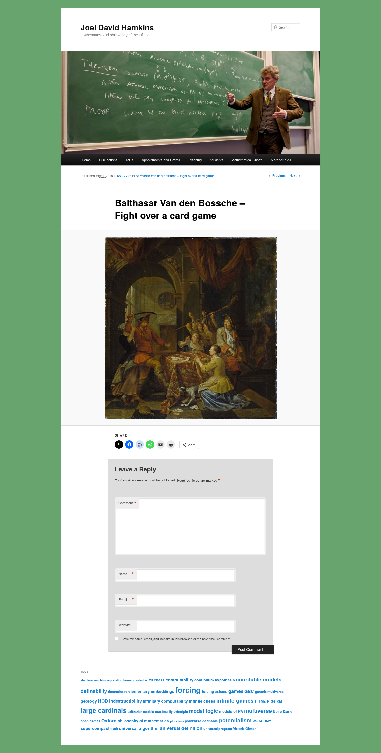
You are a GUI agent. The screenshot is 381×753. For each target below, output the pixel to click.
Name (126, 574)
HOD (103, 701)
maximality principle (171, 711)
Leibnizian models (141, 711)
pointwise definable (201, 721)
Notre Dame (282, 711)
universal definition (181, 728)
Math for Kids (281, 159)
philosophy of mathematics (143, 721)
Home (86, 159)
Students (216, 159)
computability (179, 680)
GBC (249, 691)
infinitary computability (165, 701)
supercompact (95, 728)
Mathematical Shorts (247, 159)
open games (90, 721)
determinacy (117, 691)
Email (126, 599)
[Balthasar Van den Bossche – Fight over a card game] (190, 328)
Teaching (195, 159)
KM (279, 701)
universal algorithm (139, 728)
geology (89, 701)
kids (271, 701)
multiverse (258, 710)
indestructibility (125, 701)
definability (94, 690)
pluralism (177, 721)
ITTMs (260, 701)
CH (151, 680)
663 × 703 (124, 175)
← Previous (277, 175)
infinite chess (202, 701)
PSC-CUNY (262, 721)
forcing (188, 689)
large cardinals (103, 710)
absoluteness (90, 680)
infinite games (235, 700)
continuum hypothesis (214, 679)
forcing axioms (214, 691)
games (235, 690)
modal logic (203, 710)
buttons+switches (135, 680)
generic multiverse (269, 691)
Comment (127, 503)
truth (114, 728)
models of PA (231, 711)
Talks (129, 159)
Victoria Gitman (245, 728)
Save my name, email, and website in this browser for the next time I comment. (176, 639)
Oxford (109, 720)
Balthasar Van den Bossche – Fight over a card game (175, 175)
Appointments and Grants (161, 159)
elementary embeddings (151, 691)
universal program (217, 728)
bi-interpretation (111, 680)
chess (159, 679)
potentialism (235, 720)
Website (124, 624)
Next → (295, 175)
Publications (108, 159)
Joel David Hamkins (117, 27)
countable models (258, 679)
